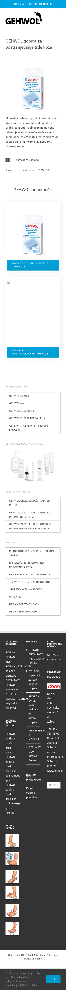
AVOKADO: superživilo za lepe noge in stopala (33, 680)
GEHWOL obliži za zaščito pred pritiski (11, 743)
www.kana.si (55, 770)
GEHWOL (11, 652)
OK (53, 979)
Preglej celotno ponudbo (31, 793)
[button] (33, 160)
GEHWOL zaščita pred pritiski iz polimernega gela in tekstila (13, 798)
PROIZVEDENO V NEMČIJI (33, 735)
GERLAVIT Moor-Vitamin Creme (33, 754)
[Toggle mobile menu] (58, 14)
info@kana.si (43, 3)
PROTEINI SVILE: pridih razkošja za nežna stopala (33, 709)
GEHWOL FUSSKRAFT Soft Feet (13, 689)
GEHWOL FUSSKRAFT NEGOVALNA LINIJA (33, 656)
